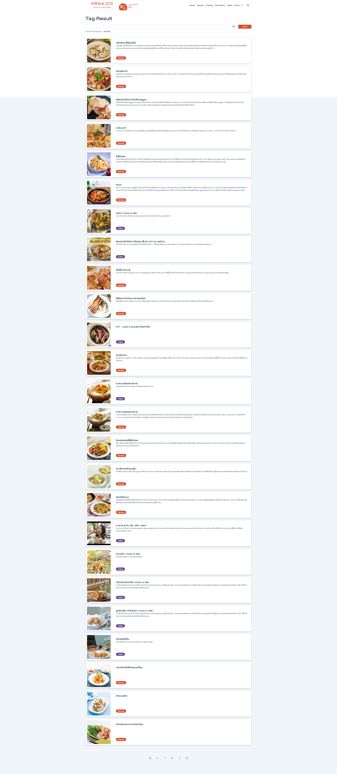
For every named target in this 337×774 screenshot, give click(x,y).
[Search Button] (233, 26)
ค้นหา (244, 26)
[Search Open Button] (248, 5)
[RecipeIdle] (128, 6)
